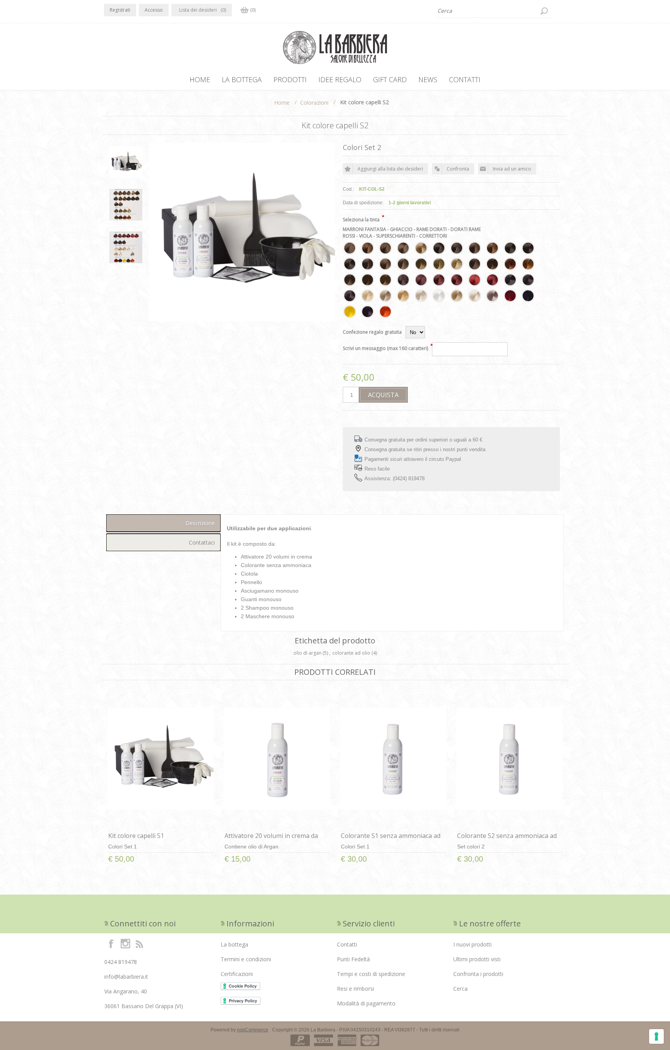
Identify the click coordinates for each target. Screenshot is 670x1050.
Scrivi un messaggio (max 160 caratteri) (385, 348)
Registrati (120, 10)
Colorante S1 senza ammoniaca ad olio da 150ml (390, 839)
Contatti (347, 944)
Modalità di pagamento (366, 1003)
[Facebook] (111, 943)
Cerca (460, 988)
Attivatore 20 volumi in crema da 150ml (271, 839)
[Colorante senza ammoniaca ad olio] (393, 758)
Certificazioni (237, 974)
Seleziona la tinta (361, 219)
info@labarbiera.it (126, 976)
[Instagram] (125, 943)
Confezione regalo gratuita (372, 332)
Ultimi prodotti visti (477, 959)
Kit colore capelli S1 (136, 835)
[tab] (163, 523)
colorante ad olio (351, 653)
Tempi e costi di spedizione (371, 974)
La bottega (234, 944)
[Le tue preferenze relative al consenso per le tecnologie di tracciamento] (656, 1036)
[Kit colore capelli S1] (160, 758)
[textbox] (493, 11)
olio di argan (307, 653)
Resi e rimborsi (355, 988)
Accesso (154, 10)
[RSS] (139, 943)
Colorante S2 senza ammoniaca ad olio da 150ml (507, 839)
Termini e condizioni (246, 959)
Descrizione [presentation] (200, 523)
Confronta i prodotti (478, 974)
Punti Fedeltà (353, 959)
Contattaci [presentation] (202, 542)
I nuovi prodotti (472, 944)
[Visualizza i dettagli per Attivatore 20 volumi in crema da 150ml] (277, 758)
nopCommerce (252, 1030)
